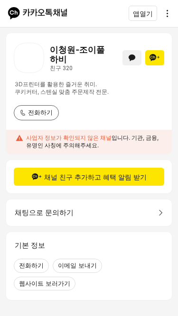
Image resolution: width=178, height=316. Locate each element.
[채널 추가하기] (154, 57)
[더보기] (164, 13)
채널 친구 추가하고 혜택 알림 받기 (95, 177)
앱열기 (143, 13)
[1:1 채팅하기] (131, 57)
